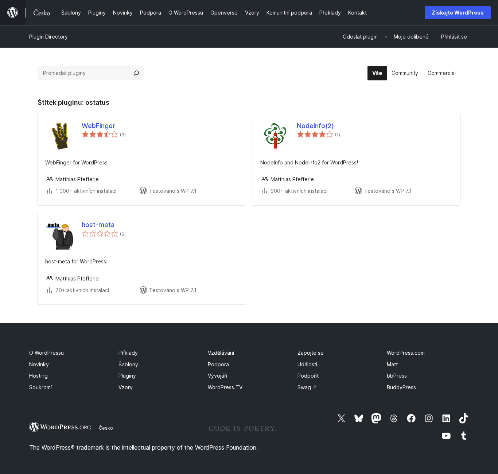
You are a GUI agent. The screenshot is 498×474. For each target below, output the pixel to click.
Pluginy (127, 376)
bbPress (397, 376)
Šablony (128, 364)
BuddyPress (401, 387)
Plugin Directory (48, 36)
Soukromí (40, 387)
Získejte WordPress (458, 12)
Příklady (128, 353)
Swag (307, 387)
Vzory (125, 387)
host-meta (98, 224)
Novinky (39, 364)
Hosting (38, 376)
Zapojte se (310, 353)
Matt (392, 364)
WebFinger (98, 126)
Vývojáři (217, 376)
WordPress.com (406, 353)
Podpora (218, 364)
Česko (106, 428)
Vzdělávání (221, 353)
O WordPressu (46, 353)
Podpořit (308, 376)
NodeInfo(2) (315, 126)
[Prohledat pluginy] (136, 73)
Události (307, 364)
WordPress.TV (225, 387)
